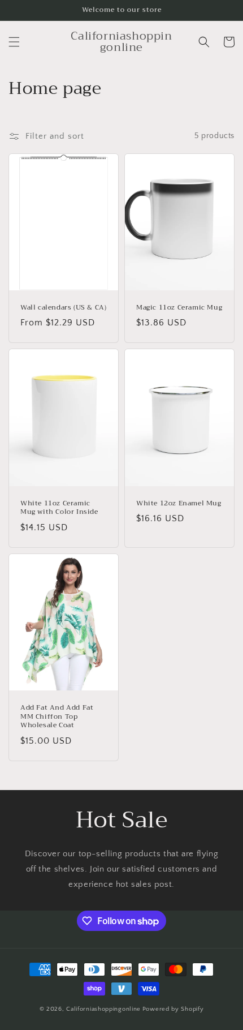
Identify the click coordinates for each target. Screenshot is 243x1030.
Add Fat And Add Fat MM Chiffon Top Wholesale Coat (56, 716)
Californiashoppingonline (103, 1009)
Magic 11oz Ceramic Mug (179, 307)
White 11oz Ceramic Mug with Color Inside (59, 508)
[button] (14, 41)
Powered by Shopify (173, 1009)
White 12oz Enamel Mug (179, 503)
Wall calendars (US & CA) (63, 307)
